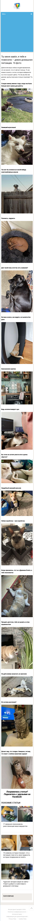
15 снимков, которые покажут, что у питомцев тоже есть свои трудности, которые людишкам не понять (16, 855)
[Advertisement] (17, 34)
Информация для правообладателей (17, 916)
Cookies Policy (22, 919)
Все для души (12, 909)
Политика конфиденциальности (17, 912)
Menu (3, 14)
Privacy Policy (12, 919)
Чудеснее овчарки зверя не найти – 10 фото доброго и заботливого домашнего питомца (16, 884)
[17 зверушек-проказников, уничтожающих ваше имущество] (17, 814)
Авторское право (17, 914)
